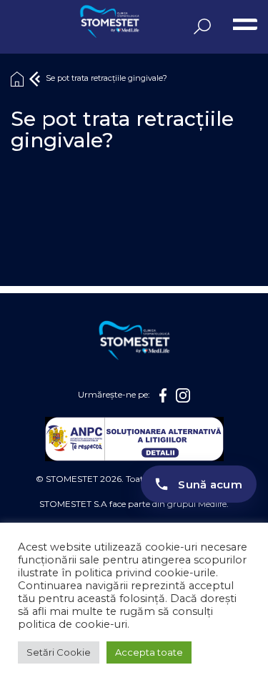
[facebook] (163, 395)
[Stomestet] (68, 23)
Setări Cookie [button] (58, 652)
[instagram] (183, 395)
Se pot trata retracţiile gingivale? (106, 78)
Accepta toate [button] (149, 652)
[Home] (17, 79)
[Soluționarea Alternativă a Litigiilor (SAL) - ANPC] (134, 439)
